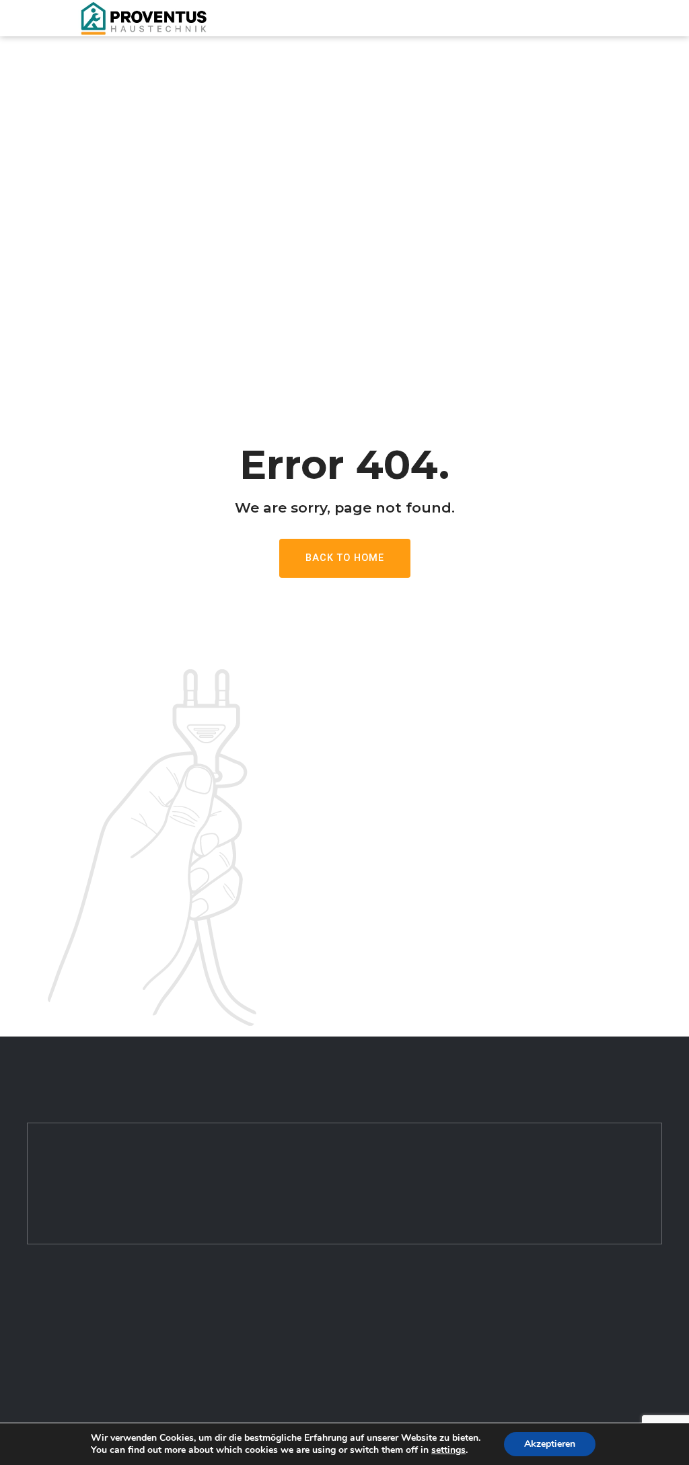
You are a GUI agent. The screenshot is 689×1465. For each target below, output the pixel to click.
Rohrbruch (381, 1340)
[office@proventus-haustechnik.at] (34, 1364)
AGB (202, 1412)
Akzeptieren (549, 1443)
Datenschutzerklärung (243, 1376)
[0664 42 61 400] (34, 1338)
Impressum (219, 1340)
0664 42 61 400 (84, 1339)
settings (448, 1450)
